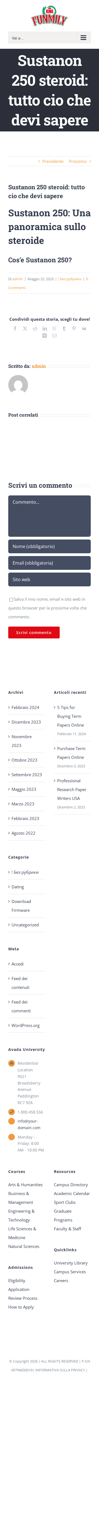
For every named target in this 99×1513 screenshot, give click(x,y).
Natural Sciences (23, 1246)
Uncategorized (25, 924)
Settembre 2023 (27, 774)
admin (17, 278)
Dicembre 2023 (26, 722)
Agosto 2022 (23, 833)
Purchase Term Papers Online (71, 753)
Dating (18, 886)
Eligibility (16, 1280)
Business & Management (20, 1198)
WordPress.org (26, 1025)
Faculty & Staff (67, 1228)
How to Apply (21, 1307)
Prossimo (78, 161)
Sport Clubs (65, 1202)
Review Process (22, 1298)
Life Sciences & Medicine (22, 1233)
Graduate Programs (63, 1215)
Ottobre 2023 (24, 760)
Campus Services (70, 1271)
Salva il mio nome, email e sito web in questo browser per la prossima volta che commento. (47, 607)
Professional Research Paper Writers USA (71, 789)
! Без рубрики (69, 278)
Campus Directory (71, 1184)
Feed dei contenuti (20, 983)
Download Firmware (21, 906)
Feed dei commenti (21, 1006)
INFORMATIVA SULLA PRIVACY (60, 1370)
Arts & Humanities (25, 1184)
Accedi (18, 964)
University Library (71, 1263)
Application (18, 1289)
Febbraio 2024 (25, 707)
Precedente (53, 161)
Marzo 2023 (23, 804)
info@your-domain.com (29, 1124)
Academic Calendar (72, 1193)
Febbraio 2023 (25, 818)
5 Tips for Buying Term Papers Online (70, 716)
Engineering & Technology (21, 1215)
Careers (61, 1280)
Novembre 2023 (22, 741)
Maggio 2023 (24, 789)
